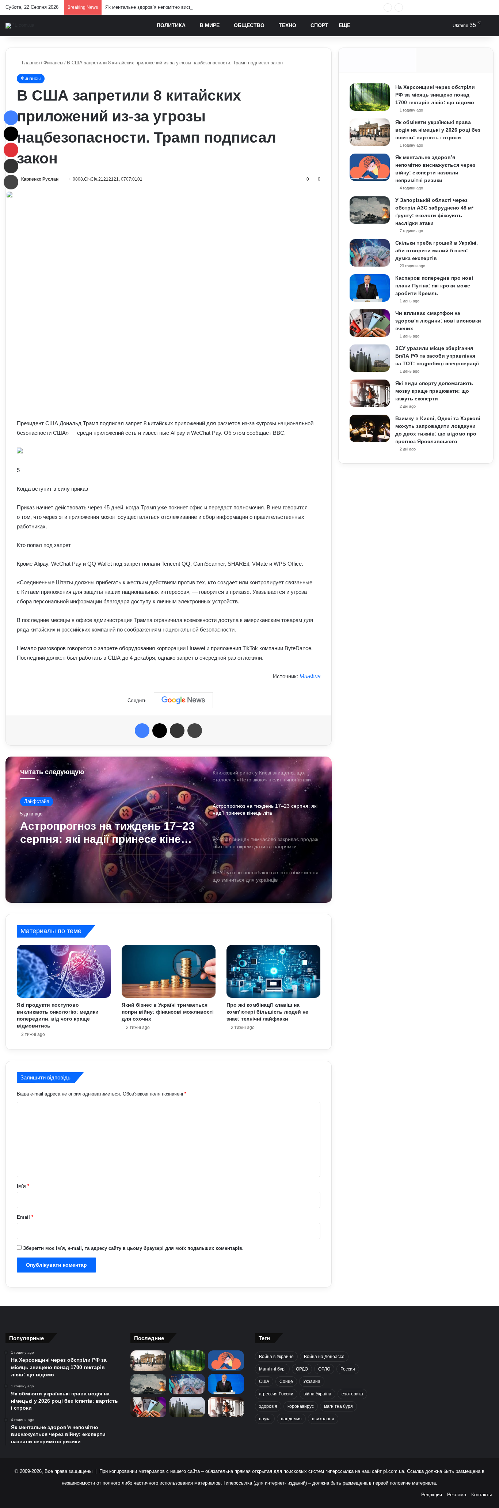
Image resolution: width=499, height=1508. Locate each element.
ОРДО (302, 1369)
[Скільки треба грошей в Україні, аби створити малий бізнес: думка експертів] (370, 253)
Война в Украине (276, 1356)
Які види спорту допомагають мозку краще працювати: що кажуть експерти (434, 390)
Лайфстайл (36, 801)
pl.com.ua (393, 1471)
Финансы (53, 62)
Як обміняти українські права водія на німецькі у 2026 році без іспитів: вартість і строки (437, 129)
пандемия (291, 1418)
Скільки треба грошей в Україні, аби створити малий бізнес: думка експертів (436, 250)
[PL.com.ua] (19, 26)
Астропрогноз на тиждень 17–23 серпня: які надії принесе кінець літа (107, 833)
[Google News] (183, 700)
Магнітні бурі (272, 1369)
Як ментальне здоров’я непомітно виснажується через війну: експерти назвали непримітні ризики (213, 7)
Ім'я (23, 1186)
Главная (30, 62)
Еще (344, 25)
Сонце (286, 1381)
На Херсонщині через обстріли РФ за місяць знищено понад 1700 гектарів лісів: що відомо (435, 94)
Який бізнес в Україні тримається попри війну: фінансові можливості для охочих (168, 1012)
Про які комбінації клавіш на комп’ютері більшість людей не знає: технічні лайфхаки (267, 1012)
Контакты (481, 1494)
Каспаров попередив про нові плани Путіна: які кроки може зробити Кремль (434, 285)
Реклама (456, 1494)
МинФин (310, 676)
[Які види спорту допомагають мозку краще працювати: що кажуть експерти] (370, 393)
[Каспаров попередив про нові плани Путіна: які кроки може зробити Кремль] (370, 288)
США (264, 1381)
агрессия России (276, 1393)
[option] (168, 830)
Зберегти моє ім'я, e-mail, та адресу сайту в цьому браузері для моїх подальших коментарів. (133, 1248)
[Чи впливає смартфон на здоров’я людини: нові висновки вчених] (370, 323)
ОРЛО (324, 1369)
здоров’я (268, 1406)
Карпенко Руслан (39, 179)
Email (25, 1217)
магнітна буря (338, 1406)
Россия (347, 1369)
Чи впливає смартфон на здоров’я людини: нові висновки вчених (438, 320)
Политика (171, 25)
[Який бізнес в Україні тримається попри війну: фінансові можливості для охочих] (169, 971)
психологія (323, 1418)
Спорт (319, 25)
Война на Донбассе (324, 1356)
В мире (210, 25)
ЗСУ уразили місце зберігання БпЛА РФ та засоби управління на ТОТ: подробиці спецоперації (437, 355)
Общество (249, 25)
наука (265, 1418)
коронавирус (300, 1406)
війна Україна (317, 1393)
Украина (311, 1381)
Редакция (431, 1494)
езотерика (352, 1393)
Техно (287, 25)
